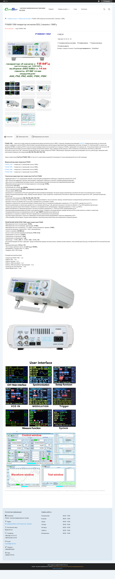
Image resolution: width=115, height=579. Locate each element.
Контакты (84, 9)
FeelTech (82, 143)
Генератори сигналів (24, 18)
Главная (51, 9)
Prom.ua (65, 565)
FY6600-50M (8, 169)
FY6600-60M (8, 172)
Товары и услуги (62, 9)
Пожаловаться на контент (59, 566)
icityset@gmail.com (10, 543)
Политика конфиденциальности (75, 566)
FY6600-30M (8, 167)
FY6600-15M (8, 164)
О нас (75, 9)
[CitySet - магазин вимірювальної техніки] (11, 9)
